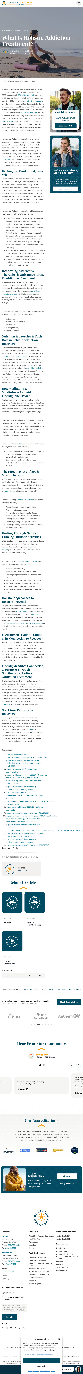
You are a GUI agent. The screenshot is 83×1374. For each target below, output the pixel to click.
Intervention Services (37, 1257)
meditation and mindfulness (26, 444)
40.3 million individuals (29, 113)
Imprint (53, 1371)
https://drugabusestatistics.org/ (17, 754)
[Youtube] (11, 1328)
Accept (41, 1360)
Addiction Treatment (37, 1253)
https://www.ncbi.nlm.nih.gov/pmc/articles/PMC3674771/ (27, 845)
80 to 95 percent (22, 612)
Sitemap (10, 1347)
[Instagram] (7, 1328)
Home (4, 81)
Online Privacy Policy (67, 1347)
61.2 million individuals (34, 101)
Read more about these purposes (44, 1354)
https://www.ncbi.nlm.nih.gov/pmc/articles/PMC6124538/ (27, 813)
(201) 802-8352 (13, 1245)
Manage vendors (29, 1354)
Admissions (33, 1242)
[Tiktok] (19, 1328)
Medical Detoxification (37, 1260)
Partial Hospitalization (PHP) (40, 1271)
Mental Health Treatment (66, 1232)
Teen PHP (59, 1261)
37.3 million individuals (26, 95)
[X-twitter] (24, 1328)
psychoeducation (36, 623)
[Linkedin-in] (15, 1328)
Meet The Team (35, 1239)
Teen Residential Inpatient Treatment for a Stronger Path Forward (67, 1256)
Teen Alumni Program (64, 1270)
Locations (6, 1232)
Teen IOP (59, 1264)
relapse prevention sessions (16, 623)
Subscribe (9, 1317)
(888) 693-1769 (8, 1271)
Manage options (41, 1366)
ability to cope (10, 491)
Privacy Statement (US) (34, 923)
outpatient (29, 729)
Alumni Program (35, 1284)
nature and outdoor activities (26, 561)
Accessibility (19, 1347)
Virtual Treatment (36, 1278)
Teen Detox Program (64, 1251)
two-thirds (36, 614)
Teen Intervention (63, 1248)
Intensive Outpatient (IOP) (39, 1275)
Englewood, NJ (66, 989)
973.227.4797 (10, 1264)
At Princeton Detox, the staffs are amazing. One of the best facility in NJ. (30, 1083)
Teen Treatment (62, 1244)
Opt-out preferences (33, 1371)
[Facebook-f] (3, 1328)
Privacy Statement (45, 1371)
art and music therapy (24, 500)
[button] (59, 1339)
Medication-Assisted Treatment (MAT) (41, 1264)
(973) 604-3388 (13, 1261)
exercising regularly (34, 368)
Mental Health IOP (63, 1236)
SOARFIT (8, 159)
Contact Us (33, 1248)
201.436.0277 (10, 1248)
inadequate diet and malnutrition (16, 356)
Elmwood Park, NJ (51, 989)
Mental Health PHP (63, 1239)
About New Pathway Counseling (41, 1236)
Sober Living (33, 1281)
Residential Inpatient (37, 1268)
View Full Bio (22, 870)
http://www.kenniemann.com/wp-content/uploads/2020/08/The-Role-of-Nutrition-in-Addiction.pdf (25, 795)
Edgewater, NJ (34, 989)
